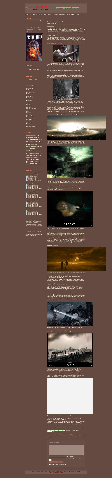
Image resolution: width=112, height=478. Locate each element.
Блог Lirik (28, 104)
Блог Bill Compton (29, 96)
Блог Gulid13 (28, 123)
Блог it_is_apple (29, 100)
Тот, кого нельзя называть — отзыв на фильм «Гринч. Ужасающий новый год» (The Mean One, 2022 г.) (33, 200)
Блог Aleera (28, 89)
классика (39, 142)
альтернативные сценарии (69, 37)
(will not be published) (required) (74, 458)
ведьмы (36, 137)
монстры (29, 151)
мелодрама (28, 148)
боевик (28, 137)
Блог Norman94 (29, 122)
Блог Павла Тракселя (30, 93)
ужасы (38, 159)
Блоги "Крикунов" (29, 119)
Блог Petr (28, 103)
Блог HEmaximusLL (29, 116)
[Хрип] (48, 430)
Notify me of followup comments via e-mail (58, 464)
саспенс (34, 155)
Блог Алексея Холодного (30, 126)
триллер (29, 159)
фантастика (30, 162)
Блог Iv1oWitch (29, 118)
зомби (27, 141)
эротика (40, 163)
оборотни (40, 150)
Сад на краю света (55, 38)
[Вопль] (63, 430)
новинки (33, 150)
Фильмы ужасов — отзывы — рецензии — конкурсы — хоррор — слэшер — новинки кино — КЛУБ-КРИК (55, 471)
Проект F (71, 426)
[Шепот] (52, 430)
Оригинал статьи (50, 26)
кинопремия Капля (33, 142)
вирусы (39, 137)
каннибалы (28, 142)
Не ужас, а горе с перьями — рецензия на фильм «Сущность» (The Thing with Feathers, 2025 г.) (34, 174)
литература (33, 146)
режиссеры (29, 155)
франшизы (38, 161)
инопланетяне (37, 141)
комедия (28, 144)
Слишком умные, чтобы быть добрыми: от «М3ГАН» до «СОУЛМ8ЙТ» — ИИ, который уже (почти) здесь (34, 191)
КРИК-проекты (59, 426)
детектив (35, 139)
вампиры (32, 137)
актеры (37, 135)
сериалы (39, 155)
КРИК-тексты (66, 426)
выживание (29, 139)
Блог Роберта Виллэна (30, 92)
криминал (28, 146)
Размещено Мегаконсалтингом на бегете (56, 472)
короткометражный (34, 144)
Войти (81, 1)
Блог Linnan (28, 124)
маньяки (39, 146)
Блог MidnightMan (29, 88)
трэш (34, 159)
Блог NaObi (28, 107)
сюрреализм (36, 157)
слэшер (28, 157)
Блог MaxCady (29, 101)
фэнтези (28, 163)
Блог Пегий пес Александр (31, 108)
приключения (39, 153)
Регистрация (84, 1)
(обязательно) (70, 456)
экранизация (34, 163)
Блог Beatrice (28, 112)
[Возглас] (56, 430)
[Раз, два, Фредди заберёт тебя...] (60, 8)
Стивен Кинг (32, 135)
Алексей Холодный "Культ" (34, 69)
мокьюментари (39, 148)
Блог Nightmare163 (29, 97)
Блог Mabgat (28, 114)
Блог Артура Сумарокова (31, 105)
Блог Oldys (28, 111)
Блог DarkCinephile (29, 115)
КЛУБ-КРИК (28, 135)
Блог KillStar (28, 95)
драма (40, 139)
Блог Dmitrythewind (29, 99)
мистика (33, 148)
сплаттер (32, 157)
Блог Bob (28, 120)
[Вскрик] (60, 430)
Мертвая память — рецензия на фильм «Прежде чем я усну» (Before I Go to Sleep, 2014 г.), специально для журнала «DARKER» (56, 435)
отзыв (28, 153)
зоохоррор (31, 141)
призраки (33, 153)
